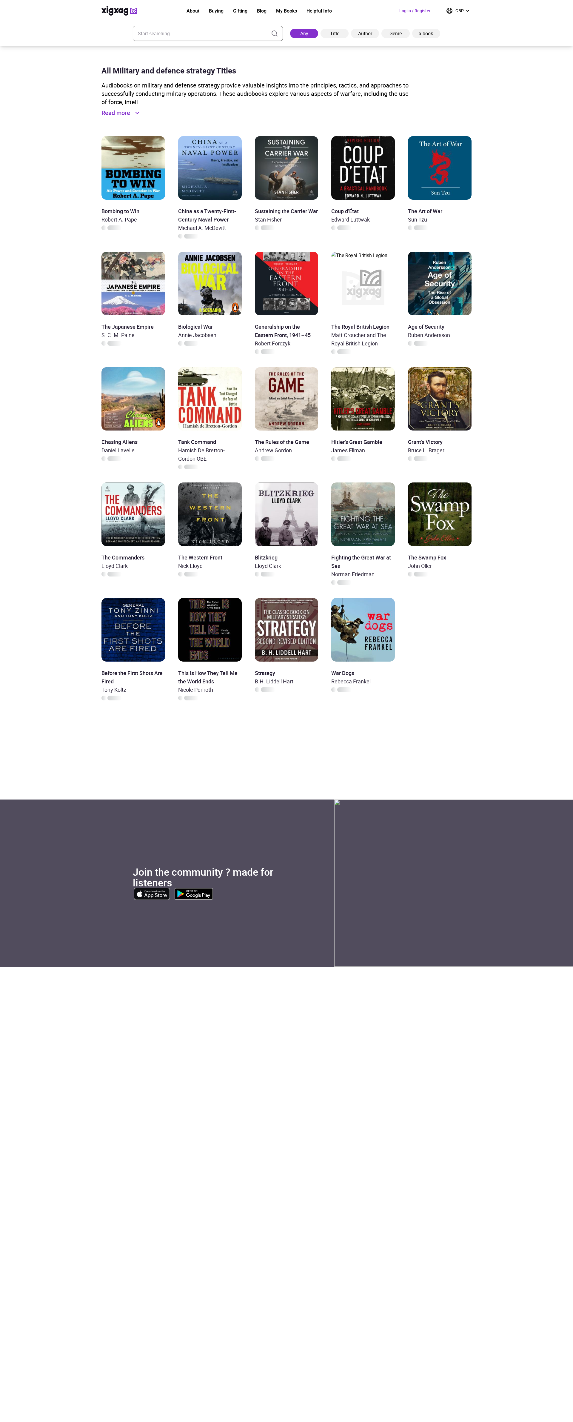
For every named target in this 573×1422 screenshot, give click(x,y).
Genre (395, 33)
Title (334, 33)
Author (365, 33)
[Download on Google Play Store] (194, 894)
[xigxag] (119, 11)
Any (304, 33)
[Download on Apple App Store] (152, 894)
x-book (426, 33)
